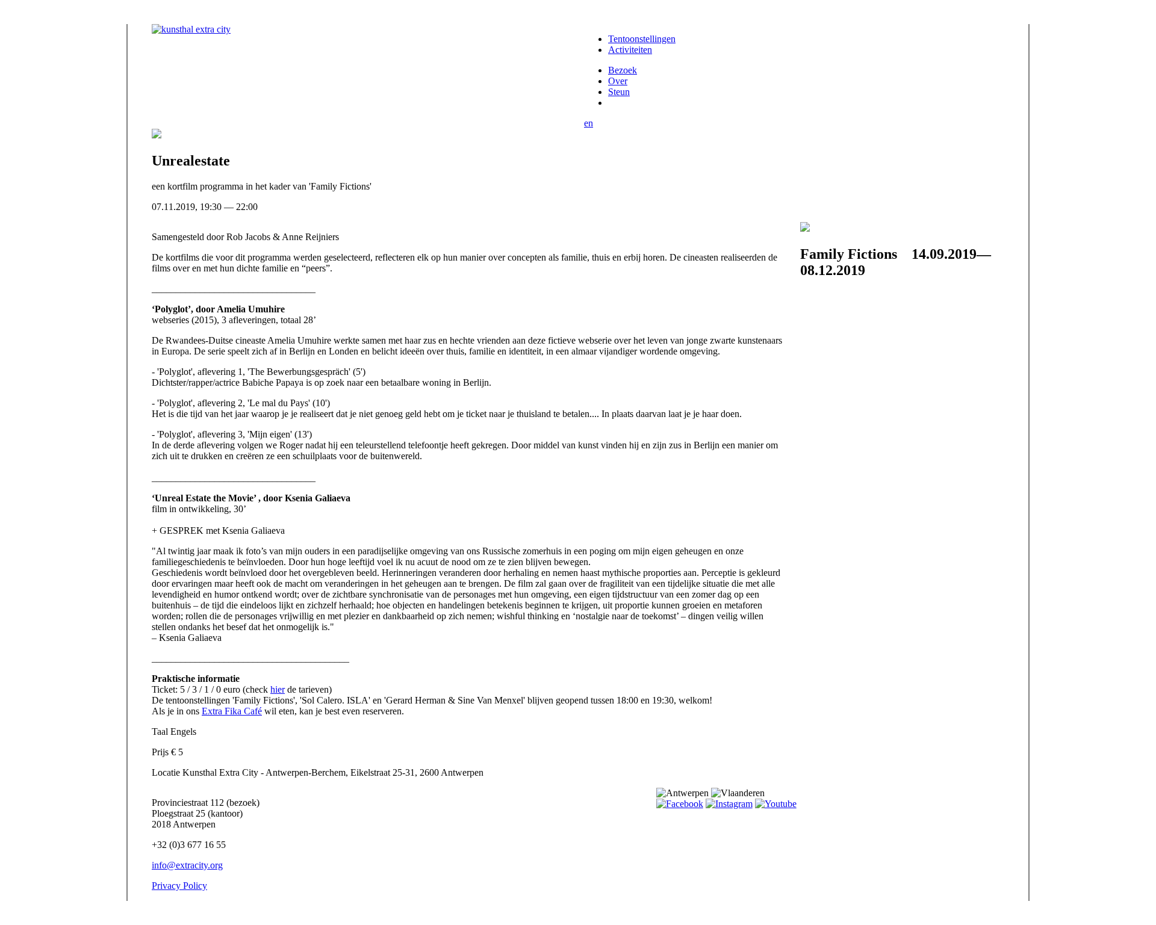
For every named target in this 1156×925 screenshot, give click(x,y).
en (588, 123)
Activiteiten (630, 50)
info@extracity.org (187, 865)
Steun (619, 92)
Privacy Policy (179, 885)
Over (617, 81)
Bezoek (622, 70)
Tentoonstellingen (642, 39)
